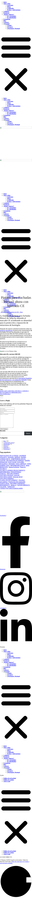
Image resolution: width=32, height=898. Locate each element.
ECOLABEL (20, 462)
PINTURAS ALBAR (6, 477)
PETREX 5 (12, 391)
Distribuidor (6, 444)
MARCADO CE (4, 391)
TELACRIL (3, 487)
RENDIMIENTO (5, 485)
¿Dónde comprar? (8, 14)
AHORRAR (22, 455)
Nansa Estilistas (14, 467)
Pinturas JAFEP (18, 477)
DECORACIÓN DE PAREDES (15, 460)
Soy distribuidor (11, 17)
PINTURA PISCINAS (6, 475)
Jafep (27, 465)
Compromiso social (8, 442)
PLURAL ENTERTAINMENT (9, 480)
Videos (9, 7)
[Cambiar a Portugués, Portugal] (13, 28)
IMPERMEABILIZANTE (17, 465)
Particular (6, 447)
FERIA (29, 464)
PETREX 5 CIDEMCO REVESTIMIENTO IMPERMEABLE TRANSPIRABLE (14, 392)
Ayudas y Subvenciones (13, 10)
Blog (4, 20)
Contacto (6, 22)
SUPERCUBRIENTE (23, 485)
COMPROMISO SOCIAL (18, 459)
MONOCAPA (4, 467)
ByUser (3, 312)
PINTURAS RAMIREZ (7, 478)
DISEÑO (27, 460)
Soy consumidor (11, 16)
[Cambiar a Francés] (10, 27)
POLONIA (22, 480)
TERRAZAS (11, 487)
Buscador (3, 430)
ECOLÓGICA (4, 464)
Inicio (5, 2)
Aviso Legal (6, 781)
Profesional (6, 449)
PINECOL (3, 473)
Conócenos (10, 5)
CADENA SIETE (5, 459)
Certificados (10, 8)
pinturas (16, 475)
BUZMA (23, 457)
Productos (6, 13)
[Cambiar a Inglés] (9, 25)
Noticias (5, 446)
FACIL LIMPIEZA (21, 464)
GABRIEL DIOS (4, 465)
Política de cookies (8, 780)
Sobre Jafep (6, 3)
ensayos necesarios (6, 330)
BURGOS (17, 457)
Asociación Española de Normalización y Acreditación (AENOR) (16, 379)
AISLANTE (3, 457)
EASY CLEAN (12, 462)
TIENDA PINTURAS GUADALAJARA (11, 488)
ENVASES (12, 464)
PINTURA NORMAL (13, 473)
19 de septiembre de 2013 (12, 312)
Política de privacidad (9, 778)
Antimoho (11, 457)
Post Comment (4, 429)
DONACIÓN (3, 462)
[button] (16, 63)
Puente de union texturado (16, 482)
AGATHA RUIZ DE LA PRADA (9, 455)
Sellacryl (13, 485)
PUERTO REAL (4, 483)
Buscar (28, 433)
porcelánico (4, 482)
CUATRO (2, 460)
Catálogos (6, 11)
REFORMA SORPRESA (17, 483)
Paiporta (23, 467)
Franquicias (6, 19)
